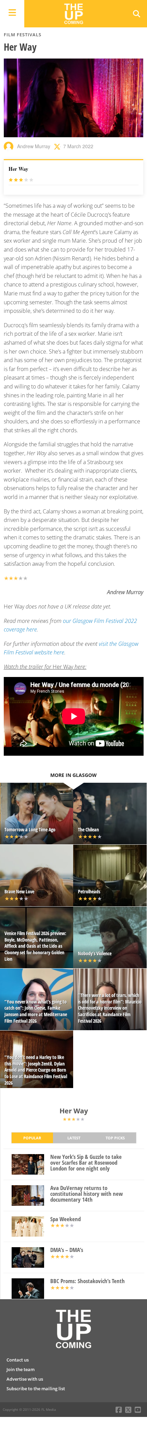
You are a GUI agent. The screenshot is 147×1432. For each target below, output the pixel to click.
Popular (32, 1137)
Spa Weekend (65, 1219)
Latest (73, 1137)
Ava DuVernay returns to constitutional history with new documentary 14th (86, 1193)
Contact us (17, 1360)
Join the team (20, 1369)
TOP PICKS (115, 1137)
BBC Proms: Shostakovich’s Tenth (87, 1281)
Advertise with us (24, 1379)
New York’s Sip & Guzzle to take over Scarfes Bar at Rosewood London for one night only (86, 1162)
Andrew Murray (33, 146)
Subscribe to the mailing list (35, 1388)
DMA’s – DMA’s (66, 1250)
